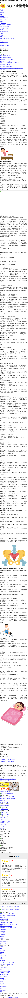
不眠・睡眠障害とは (5, 56)
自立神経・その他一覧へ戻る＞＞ (8, 779)
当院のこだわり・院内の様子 (7, 797)
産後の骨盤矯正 (4, 17)
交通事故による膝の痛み (6, 926)
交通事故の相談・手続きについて (8, 922)
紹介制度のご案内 (4, 822)
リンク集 (2, 826)
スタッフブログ (4, 981)
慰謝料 (1, 938)
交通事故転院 (3, 929)
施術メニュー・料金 (5, 821)
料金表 (1, 35)
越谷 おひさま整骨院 (13, 997)
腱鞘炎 (1, 959)
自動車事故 (2, 934)
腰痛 (1, 948)
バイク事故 (2, 933)
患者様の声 (2, 800)
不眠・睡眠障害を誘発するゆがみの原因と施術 (11, 68)
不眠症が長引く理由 (5, 61)
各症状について (4, 42)
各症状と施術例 (4, 974)
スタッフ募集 (3, 824)
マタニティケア (4, 943)
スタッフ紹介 (3, 817)
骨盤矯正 (2, 12)
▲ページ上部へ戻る (5, 780)
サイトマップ (3, 979)
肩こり (1, 946)
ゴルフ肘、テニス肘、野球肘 (7, 962)
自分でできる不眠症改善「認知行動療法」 (10, 62)
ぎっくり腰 (2, 950)
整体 (1, 14)
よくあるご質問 (4, 802)
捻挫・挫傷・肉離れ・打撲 (6, 964)
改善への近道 (3, 69)
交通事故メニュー (4, 21)
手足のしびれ (3, 960)
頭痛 (1, 957)
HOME (1, 9)
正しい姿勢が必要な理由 (6, 66)
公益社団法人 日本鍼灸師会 (7, 761)
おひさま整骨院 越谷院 (5, 24)
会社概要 (2, 828)
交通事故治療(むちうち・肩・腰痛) (8, 924)
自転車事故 (2, 931)
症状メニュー (3, 19)
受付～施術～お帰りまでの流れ (7, 798)
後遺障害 (2, 936)
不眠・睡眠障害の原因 (5, 57)
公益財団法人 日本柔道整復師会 (8, 760)
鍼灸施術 (2, 16)
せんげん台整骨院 (4, 26)
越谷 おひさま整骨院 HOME (7, 38)
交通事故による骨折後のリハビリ (8, 927)
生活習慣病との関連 (5, 64)
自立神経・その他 (4, 45)
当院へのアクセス (4, 819)
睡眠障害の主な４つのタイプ (7, 59)
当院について (3, 36)
